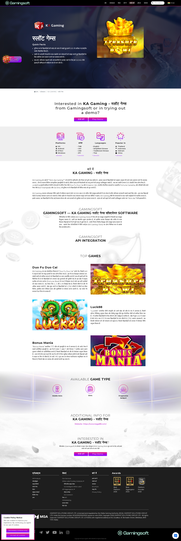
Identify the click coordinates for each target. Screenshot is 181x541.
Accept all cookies (17, 535)
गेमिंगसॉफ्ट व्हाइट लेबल (69, 484)
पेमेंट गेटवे (64, 505)
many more (59, 155)
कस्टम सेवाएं (65, 503)
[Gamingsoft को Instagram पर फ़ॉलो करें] (68, 531)
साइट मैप (94, 489)
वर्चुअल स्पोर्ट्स (35, 492)
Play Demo (97, 119)
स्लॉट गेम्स (34, 486)
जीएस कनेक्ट (67, 492)
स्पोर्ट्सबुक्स (35, 481)
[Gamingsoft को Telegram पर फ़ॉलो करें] (41, 531)
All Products (36, 478)
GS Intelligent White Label (72, 486)
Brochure (95, 486)
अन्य (33, 497)
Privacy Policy (96, 492)
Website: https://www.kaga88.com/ (91, 424)
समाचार (146, 3)
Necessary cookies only (17, 530)
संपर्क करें (132, 3)
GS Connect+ (68, 495)
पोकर (33, 489)
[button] (75, 481)
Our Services (66, 478)
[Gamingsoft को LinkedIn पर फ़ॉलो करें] (61, 531)
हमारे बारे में (94, 478)
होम (105, 3)
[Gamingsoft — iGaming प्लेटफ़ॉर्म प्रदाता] (17, 3)
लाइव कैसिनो (35, 484)
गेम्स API (64, 497)
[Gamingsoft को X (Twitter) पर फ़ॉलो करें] (48, 531)
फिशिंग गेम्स (35, 495)
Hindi (172, 3)
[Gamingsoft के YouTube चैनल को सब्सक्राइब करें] (54, 531)
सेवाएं (119, 3)
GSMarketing (66, 500)
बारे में (125, 3)
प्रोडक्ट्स (112, 3)
